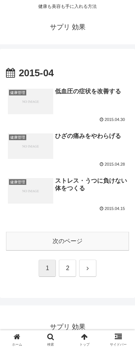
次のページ (67, 241)
